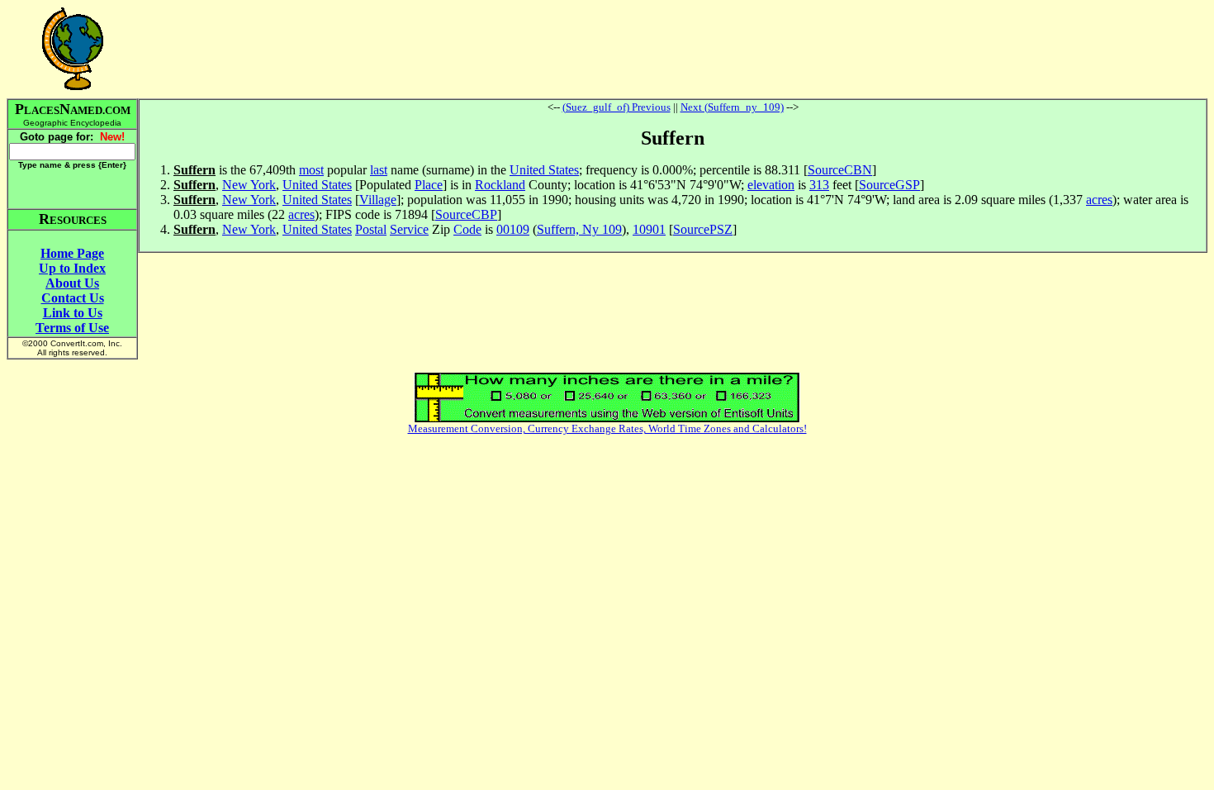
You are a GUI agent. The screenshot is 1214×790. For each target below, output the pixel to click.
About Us (72, 283)
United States (544, 170)
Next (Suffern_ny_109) (732, 107)
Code (467, 229)
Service (409, 229)
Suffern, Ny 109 (579, 229)
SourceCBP (466, 214)
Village (377, 200)
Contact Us (72, 298)
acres (1099, 200)
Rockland (500, 185)
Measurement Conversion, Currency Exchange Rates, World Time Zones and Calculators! (607, 428)
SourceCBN (840, 170)
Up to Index (72, 268)
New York (249, 185)
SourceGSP (889, 185)
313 (819, 185)
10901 (649, 229)
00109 (512, 229)
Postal (370, 229)
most (311, 170)
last (378, 170)
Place (429, 185)
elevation (770, 185)
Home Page (72, 253)
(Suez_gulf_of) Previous (616, 107)
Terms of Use (72, 328)
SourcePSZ (703, 229)
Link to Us (72, 313)
